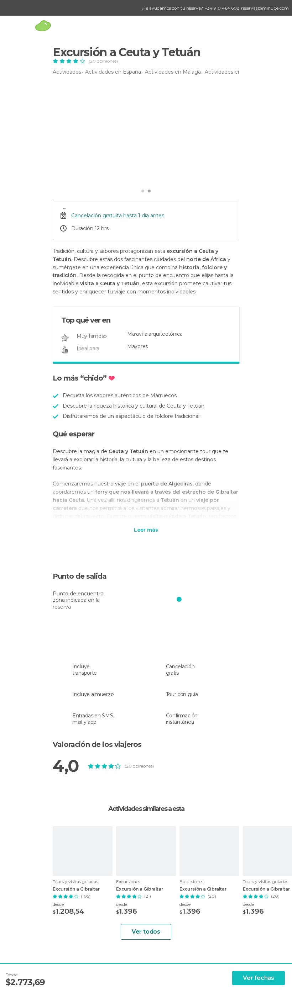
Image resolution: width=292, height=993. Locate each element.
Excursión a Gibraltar (76, 889)
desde (58, 904)
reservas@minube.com (265, 8)
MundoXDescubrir (89, 174)
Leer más (146, 530)
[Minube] (42, 25)
